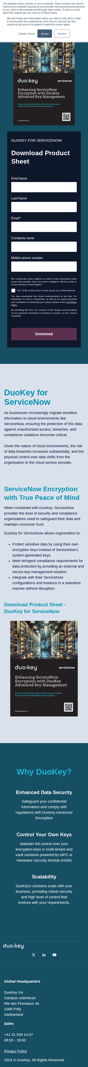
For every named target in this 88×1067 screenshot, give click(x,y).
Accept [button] (45, 33)
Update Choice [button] (26, 33)
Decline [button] (62, 33)
